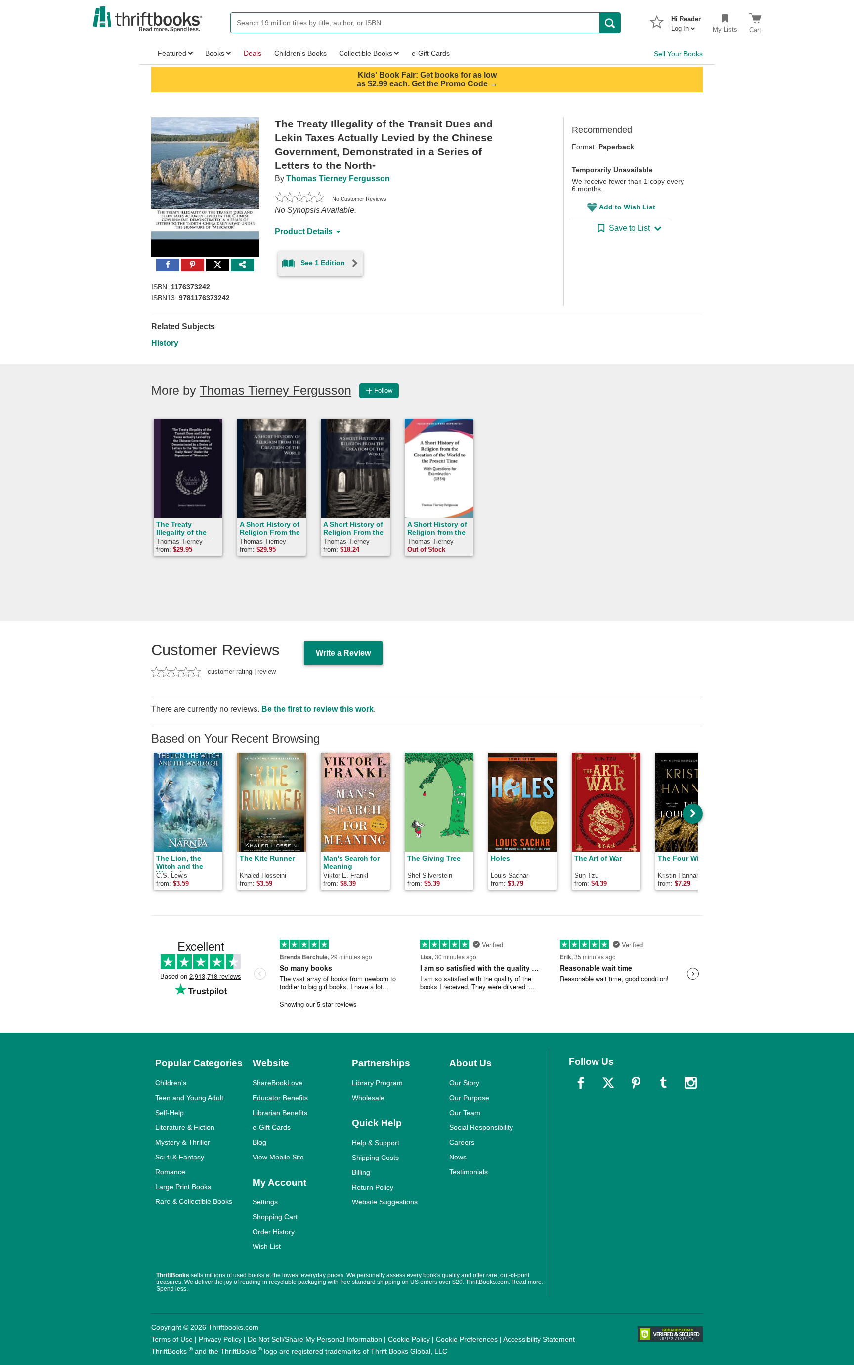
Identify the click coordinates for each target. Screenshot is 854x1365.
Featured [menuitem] (172, 53)
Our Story (464, 1083)
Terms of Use (172, 1339)
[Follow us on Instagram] (691, 1083)
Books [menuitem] (214, 53)
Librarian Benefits (280, 1113)
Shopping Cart (275, 1217)
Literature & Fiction (184, 1127)
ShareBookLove (277, 1083)
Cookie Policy (409, 1339)
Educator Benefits (280, 1098)
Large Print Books (183, 1187)
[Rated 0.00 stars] (299, 198)
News (458, 1157)
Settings (265, 1202)
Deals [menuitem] (252, 53)
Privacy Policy (220, 1339)
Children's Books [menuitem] (300, 53)
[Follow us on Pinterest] (636, 1083)
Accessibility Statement (539, 1339)
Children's (170, 1083)
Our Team (464, 1113)
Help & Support (375, 1143)
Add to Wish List (627, 207)
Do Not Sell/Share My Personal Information (315, 1339)
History (164, 343)
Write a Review (343, 653)
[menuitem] (686, 20)
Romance (170, 1172)
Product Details (304, 231)
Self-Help (169, 1113)
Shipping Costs (375, 1157)
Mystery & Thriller (182, 1142)
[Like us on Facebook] (581, 1083)
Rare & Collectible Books (193, 1201)
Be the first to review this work (317, 709)
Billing (361, 1172)
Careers (461, 1142)
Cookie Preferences (467, 1339)
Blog (259, 1142)
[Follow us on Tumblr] (663, 1083)
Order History (274, 1232)
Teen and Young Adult (189, 1098)
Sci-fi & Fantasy (179, 1157)
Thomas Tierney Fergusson (338, 178)
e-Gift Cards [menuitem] (431, 53)
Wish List (267, 1246)
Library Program (377, 1083)
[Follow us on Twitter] (608, 1083)
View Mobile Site (278, 1157)
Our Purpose (469, 1098)
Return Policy (372, 1187)
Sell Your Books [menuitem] (678, 54)
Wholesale (368, 1098)
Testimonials (468, 1172)
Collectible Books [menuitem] (365, 53)
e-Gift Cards (272, 1127)
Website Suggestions (385, 1202)
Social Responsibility (481, 1127)
